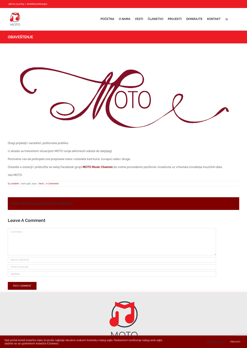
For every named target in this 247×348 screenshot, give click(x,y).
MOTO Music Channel (98, 167)
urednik (15, 183)
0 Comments (52, 183)
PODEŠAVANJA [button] (215, 341)
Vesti (41, 183)
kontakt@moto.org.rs (37, 4)
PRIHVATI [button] (235, 341)
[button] (234, 19)
